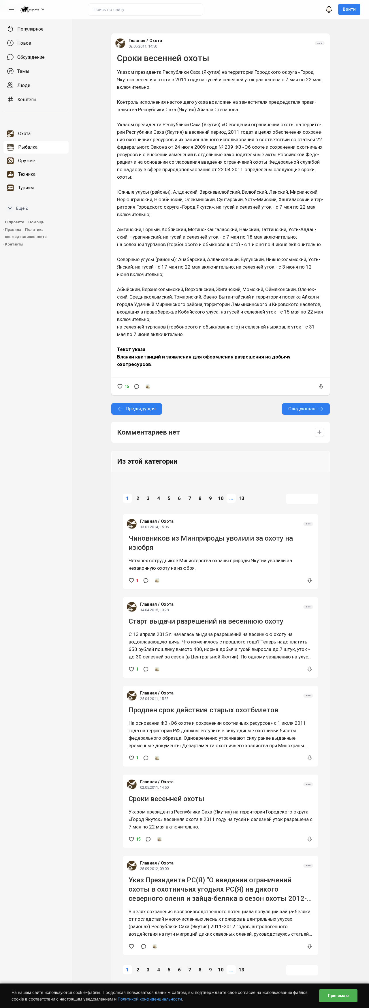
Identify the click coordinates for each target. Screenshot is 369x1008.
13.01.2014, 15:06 (154, 527)
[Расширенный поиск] (187, 8)
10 (221, 498)
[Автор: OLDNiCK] (147, 386)
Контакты (14, 244)
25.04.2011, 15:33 (154, 698)
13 (241, 498)
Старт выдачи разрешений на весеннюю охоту (206, 621)
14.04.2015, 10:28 (154, 610)
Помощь (36, 222)
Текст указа (131, 349)
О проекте (14, 222)
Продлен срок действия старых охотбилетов (203, 710)
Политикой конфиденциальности (150, 998)
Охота (155, 40)
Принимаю (338, 995)
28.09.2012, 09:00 (154, 869)
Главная (137, 40)
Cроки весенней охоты (166, 799)
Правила (13, 229)
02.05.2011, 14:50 (143, 46)
